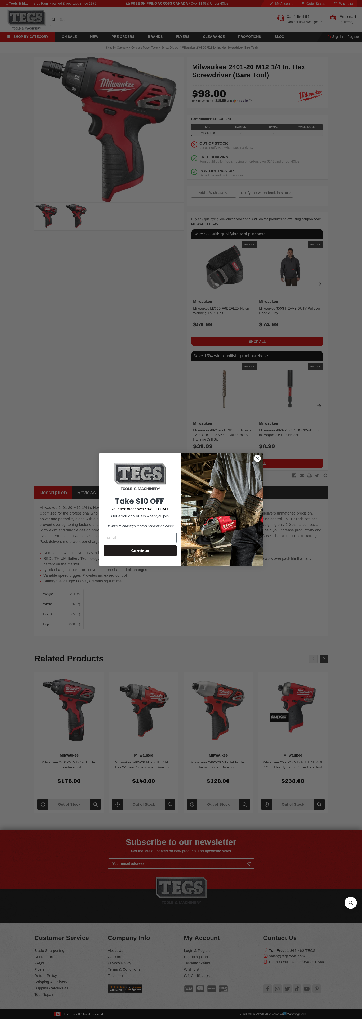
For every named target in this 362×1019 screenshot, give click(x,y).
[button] (351, 903)
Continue (140, 550)
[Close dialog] (257, 458)
